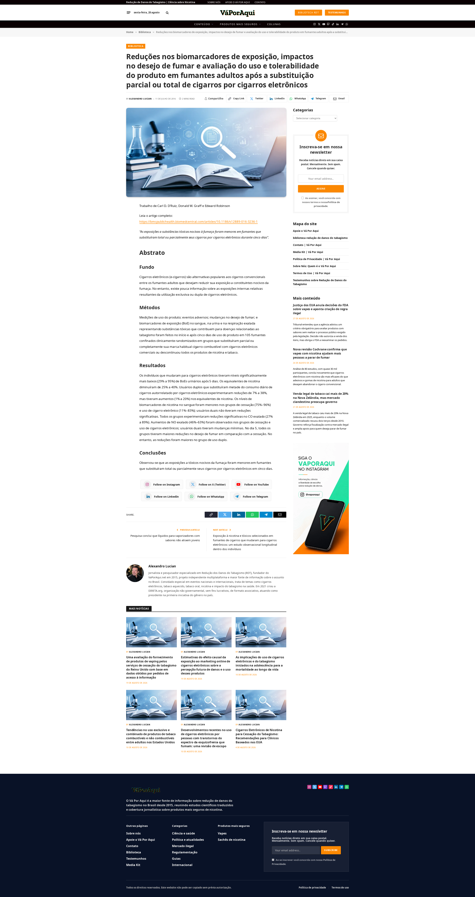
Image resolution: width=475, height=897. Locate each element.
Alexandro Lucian (140, 98)
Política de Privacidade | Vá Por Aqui (316, 259)
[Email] (113, 256)
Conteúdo (202, 24)
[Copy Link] (113, 214)
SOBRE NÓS (213, 2)
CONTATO (260, 2)
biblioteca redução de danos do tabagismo (320, 238)
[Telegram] (113, 248)
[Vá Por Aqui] (237, 12)
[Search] (167, 12)
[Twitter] (113, 223)
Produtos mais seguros (238, 24)
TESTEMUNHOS (337, 12)
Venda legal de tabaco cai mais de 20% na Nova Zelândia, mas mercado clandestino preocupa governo (320, 398)
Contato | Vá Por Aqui (307, 245)
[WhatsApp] (113, 240)
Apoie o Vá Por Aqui (306, 231)
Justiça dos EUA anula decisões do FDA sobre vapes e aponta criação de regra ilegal (320, 309)
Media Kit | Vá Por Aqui (308, 252)
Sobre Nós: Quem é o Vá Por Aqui (314, 266)
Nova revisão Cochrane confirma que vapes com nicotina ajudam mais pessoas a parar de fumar (320, 353)
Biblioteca (135, 46)
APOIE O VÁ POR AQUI (237, 2)
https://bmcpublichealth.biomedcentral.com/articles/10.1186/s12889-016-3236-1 (198, 221)
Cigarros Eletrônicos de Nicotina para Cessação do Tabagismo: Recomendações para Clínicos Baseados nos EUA (259, 736)
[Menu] (128, 12)
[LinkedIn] (113, 231)
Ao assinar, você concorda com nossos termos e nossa (321, 202)
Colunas (274, 24)
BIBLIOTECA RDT (308, 12)
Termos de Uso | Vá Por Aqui (311, 273)
